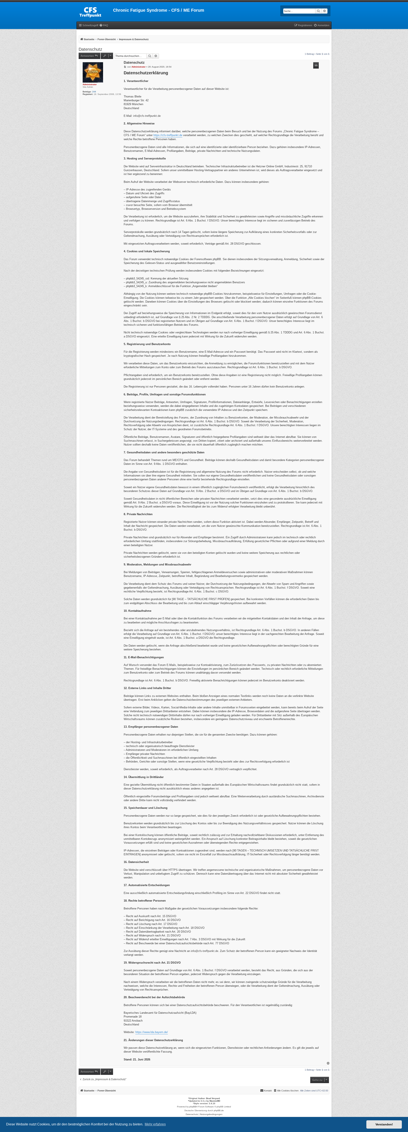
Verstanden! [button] (384, 1124)
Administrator (90, 84)
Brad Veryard (213, 1098)
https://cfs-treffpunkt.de (167, 135)
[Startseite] (94, 11)
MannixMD (215, 1101)
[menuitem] (103, 25)
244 (94, 91)
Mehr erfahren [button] (155, 1124)
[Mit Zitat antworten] (316, 65)
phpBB (192, 1106)
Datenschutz (90, 49)
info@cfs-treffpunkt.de (147, 115)
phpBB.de (219, 1110)
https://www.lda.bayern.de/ (151, 1032)
